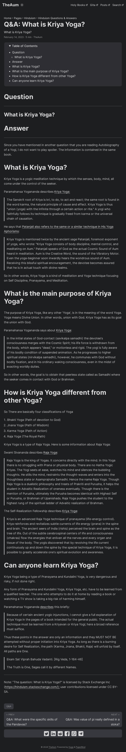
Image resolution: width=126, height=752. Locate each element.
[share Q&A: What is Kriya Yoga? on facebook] (67, 734)
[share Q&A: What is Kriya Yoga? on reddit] (60, 734)
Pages (17, 18)
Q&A (8, 706)
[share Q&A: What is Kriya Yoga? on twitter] (46, 734)
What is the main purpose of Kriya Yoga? (40, 71)
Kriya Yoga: (62, 191)
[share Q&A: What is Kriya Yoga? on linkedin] (53, 734)
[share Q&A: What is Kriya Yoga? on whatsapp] (74, 734)
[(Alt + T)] (22, 5)
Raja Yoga (50, 452)
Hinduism (30, 18)
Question (18, 52)
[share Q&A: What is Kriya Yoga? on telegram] (80, 734)
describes (46, 607)
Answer (17, 61)
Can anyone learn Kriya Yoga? (33, 80)
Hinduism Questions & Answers (57, 18)
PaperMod (80, 747)
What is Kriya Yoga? (28, 57)
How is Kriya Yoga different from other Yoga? (43, 76)
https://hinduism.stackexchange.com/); (32, 687)
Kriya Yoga (63, 330)
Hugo (71, 747)
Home (7, 18)
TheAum (10, 4)
